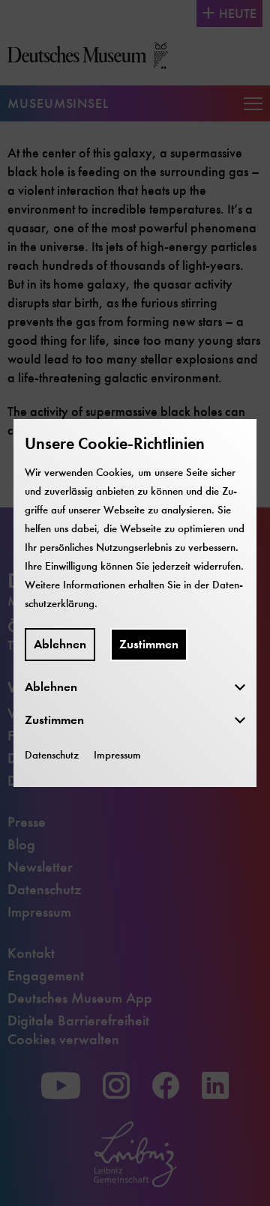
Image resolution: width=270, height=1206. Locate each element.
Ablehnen (60, 644)
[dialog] (135, 603)
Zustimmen (148, 644)
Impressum (117, 755)
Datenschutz (52, 755)
